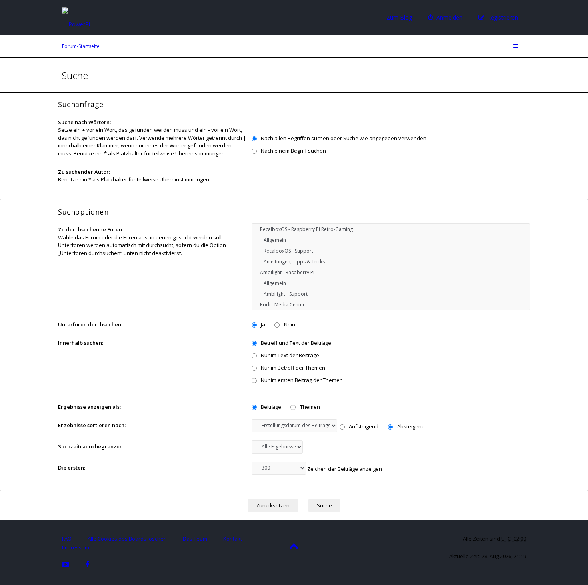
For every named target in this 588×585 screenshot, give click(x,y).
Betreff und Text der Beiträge (295, 342)
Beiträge (270, 406)
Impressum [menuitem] (75, 547)
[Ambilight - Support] (391, 294)
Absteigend (410, 426)
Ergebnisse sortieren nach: (92, 425)
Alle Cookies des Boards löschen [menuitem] (127, 538)
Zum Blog (399, 17)
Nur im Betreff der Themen (292, 367)
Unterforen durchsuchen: (90, 324)
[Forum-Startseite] (100, 17)
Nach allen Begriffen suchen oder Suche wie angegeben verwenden (343, 138)
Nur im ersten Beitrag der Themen (301, 380)
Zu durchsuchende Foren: (90, 229)
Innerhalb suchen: (80, 342)
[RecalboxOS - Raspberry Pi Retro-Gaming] (391, 229)
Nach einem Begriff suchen (293, 150)
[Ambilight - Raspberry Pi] (391, 272)
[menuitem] (445, 17)
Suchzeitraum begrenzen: (91, 446)
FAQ (67, 538)
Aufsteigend (363, 426)
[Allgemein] (391, 240)
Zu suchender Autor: (84, 171)
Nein (289, 324)
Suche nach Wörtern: (84, 122)
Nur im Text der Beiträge (289, 355)
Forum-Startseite (81, 46)
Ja (262, 324)
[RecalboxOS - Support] (391, 250)
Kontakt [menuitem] (232, 538)
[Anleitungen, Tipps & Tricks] (391, 261)
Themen (309, 406)
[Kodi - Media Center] (391, 304)
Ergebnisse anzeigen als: (89, 406)
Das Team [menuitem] (195, 538)
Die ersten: (71, 467)
